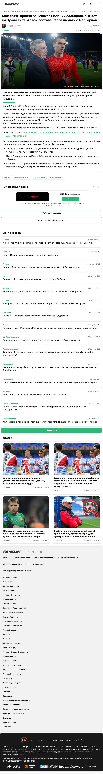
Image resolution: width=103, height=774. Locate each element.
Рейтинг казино (9, 687)
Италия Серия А (9, 599)
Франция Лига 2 (9, 661)
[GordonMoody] (30, 767)
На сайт (70, 199)
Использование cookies (12, 705)
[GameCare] (90, 767)
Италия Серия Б (9, 656)
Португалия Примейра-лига (15, 608)
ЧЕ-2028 (6, 634)
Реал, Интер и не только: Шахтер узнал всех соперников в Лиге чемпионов (41, 340)
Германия (7, 313)
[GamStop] (48, 767)
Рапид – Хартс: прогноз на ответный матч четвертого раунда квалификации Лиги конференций (44, 408)
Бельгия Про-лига (10, 617)
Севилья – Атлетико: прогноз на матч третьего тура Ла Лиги (34, 279)
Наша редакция (9, 722)
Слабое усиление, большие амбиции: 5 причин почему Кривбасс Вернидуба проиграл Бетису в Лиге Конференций (75, 534)
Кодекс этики (8, 718)
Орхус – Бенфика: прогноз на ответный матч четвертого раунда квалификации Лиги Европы (50, 382)
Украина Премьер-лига (12, 621)
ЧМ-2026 (6, 639)
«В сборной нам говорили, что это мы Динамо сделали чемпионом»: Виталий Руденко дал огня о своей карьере (24, 534)
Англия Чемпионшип (11, 643)
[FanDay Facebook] (29, 552)
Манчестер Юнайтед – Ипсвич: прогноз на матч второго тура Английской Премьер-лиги (48, 243)
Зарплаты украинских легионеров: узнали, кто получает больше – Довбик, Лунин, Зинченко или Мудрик (24, 481)
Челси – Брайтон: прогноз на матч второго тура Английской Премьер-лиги (41, 267)
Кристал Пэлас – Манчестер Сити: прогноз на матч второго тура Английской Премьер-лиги (50, 328)
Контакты (7, 727)
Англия (6, 240)
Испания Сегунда (10, 648)
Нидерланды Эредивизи (13, 612)
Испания (5, 30)
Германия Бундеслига (12, 595)
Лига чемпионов (12, 337)
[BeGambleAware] (71, 767)
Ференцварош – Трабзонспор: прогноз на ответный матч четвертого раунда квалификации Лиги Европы (50, 368)
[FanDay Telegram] (33, 552)
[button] (84, 4)
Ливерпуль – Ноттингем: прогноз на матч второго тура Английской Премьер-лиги (45, 303)
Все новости (52, 430)
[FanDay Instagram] (37, 552)
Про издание (8, 696)
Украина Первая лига (12, 674)
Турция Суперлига (10, 630)
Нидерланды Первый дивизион (16, 670)
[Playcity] (14, 767)
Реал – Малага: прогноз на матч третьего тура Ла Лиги (31, 255)
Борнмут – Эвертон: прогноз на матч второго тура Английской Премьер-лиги (42, 291)
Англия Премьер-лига (12, 586)
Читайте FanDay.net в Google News (51, 220)
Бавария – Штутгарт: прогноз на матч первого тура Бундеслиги (35, 315)
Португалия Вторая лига (13, 665)
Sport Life (6, 692)
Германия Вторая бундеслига (15, 652)
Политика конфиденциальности (16, 700)
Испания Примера (10, 591)
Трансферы (7, 678)
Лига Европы (8, 364)
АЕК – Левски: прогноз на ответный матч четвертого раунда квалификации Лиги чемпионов (50, 422)
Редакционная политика (13, 714)
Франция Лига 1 (9, 604)
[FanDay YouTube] (41, 552)
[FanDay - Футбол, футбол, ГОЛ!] (12, 4)
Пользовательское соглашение (16, 709)
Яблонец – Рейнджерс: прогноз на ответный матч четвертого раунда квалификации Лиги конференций (49, 353)
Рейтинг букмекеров (52, 213)
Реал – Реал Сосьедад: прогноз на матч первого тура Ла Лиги (34, 394)
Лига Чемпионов (10, 577)
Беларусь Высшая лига (12, 626)
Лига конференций (10, 349)
